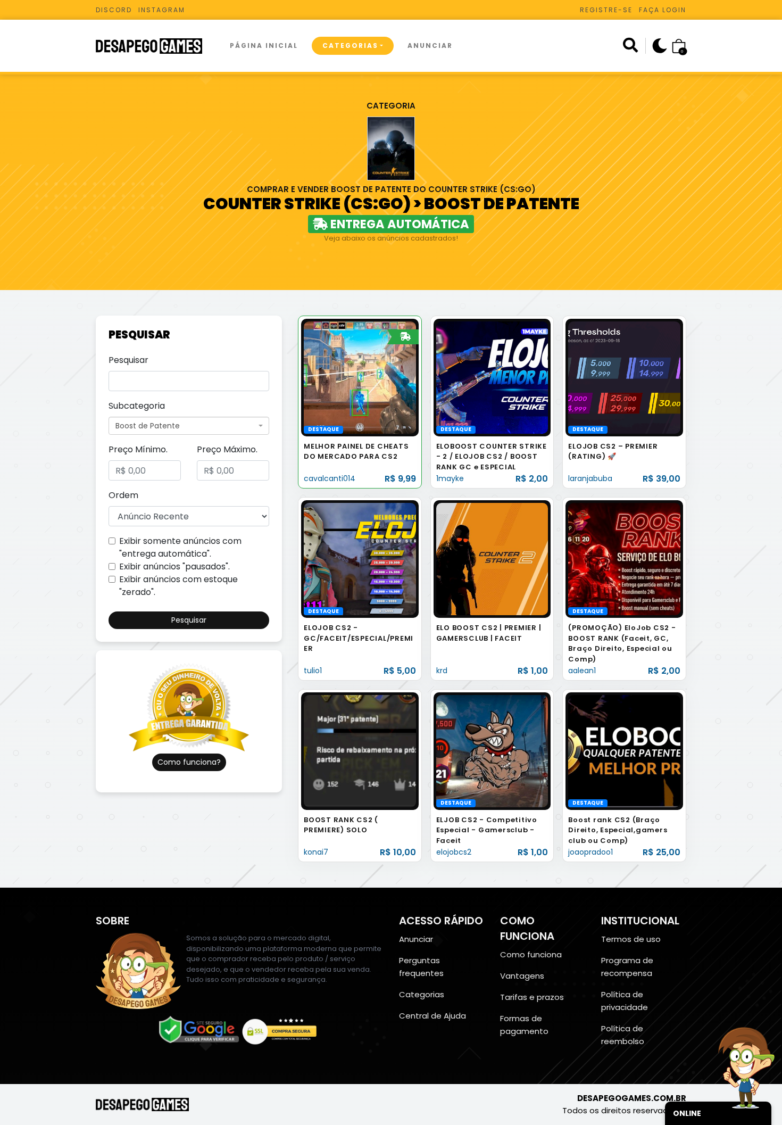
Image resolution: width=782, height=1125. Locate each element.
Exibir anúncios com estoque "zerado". (178, 585)
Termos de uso (631, 939)
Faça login (662, 9)
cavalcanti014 (329, 478)
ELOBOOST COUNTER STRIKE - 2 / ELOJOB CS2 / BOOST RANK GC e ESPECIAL (491, 456)
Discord (114, 9)
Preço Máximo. (227, 449)
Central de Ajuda (432, 1015)
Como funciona (531, 954)
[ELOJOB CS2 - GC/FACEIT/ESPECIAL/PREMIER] (360, 558)
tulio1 (313, 670)
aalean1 (582, 670)
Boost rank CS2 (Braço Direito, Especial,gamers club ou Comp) (617, 830)
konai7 (316, 852)
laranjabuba (590, 478)
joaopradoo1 (590, 852)
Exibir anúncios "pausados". (174, 566)
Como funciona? (189, 762)
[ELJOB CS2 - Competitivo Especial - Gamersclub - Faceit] (492, 751)
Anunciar (430, 45)
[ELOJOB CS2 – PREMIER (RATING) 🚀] (624, 377)
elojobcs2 (453, 852)
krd (441, 670)
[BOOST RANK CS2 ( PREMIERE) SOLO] (360, 751)
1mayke (450, 478)
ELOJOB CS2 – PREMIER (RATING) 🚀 (613, 451)
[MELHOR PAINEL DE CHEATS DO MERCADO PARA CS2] (360, 377)
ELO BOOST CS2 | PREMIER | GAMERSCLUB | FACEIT (489, 633)
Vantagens (522, 975)
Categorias (350, 45)
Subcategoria (137, 406)
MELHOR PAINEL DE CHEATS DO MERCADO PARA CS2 (356, 451)
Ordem (123, 495)
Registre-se (606, 9)
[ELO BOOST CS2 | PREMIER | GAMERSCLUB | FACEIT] (492, 558)
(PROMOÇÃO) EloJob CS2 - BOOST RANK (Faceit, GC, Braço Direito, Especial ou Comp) (622, 643)
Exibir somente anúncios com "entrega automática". (180, 547)
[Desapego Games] (156, 46)
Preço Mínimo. (138, 449)
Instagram (161, 9)
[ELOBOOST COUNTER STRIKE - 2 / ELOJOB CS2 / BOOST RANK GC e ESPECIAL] (492, 377)
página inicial (264, 45)
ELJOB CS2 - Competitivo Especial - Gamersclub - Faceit (486, 830)
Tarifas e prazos (532, 997)
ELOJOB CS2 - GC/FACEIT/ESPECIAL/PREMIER (358, 638)
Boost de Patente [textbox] (147, 425)
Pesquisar (128, 360)
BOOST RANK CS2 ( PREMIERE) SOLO (341, 825)
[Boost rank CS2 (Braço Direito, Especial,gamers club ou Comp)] (624, 751)
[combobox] (189, 426)
